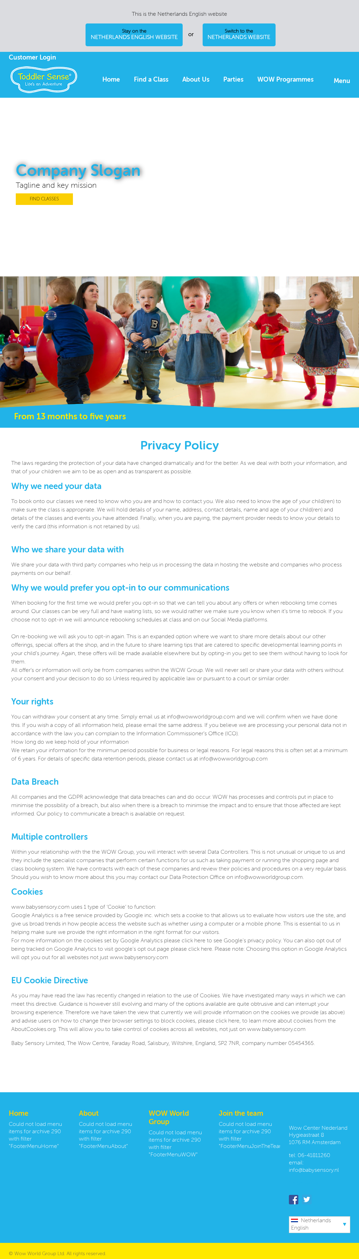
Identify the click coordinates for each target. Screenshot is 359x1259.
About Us (195, 80)
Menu (342, 81)
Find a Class (151, 80)
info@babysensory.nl (314, 1170)
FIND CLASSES (44, 199)
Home (111, 80)
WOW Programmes (285, 80)
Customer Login (32, 58)
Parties (233, 80)
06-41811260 (314, 1155)
